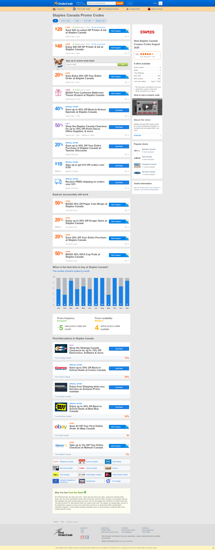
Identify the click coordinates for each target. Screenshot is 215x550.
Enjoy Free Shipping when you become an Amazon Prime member (87, 389)
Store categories (148, 530)
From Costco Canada (62, 377)
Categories (61, 9)
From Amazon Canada (63, 397)
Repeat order (100, 21)
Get (122, 64)
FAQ (82, 530)
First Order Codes (83, 9)
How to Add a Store (128, 530)
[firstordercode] (63, 3)
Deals (77, 21)
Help (82, 532)
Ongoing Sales (134, 9)
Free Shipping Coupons (110, 9)
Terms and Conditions (125, 541)
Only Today (146, 532)
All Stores (145, 528)
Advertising (105, 528)
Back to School (156, 9)
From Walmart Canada (63, 454)
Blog (130, 3)
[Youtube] (83, 537)
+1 (128, 36)
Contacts (124, 528)
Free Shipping (126, 532)
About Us (84, 528)
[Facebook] (87, 537)
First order (87, 21)
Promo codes (65, 21)
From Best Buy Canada (63, 416)
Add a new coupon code (109, 532)
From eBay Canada (62, 435)
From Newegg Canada (63, 358)
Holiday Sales (106, 530)
